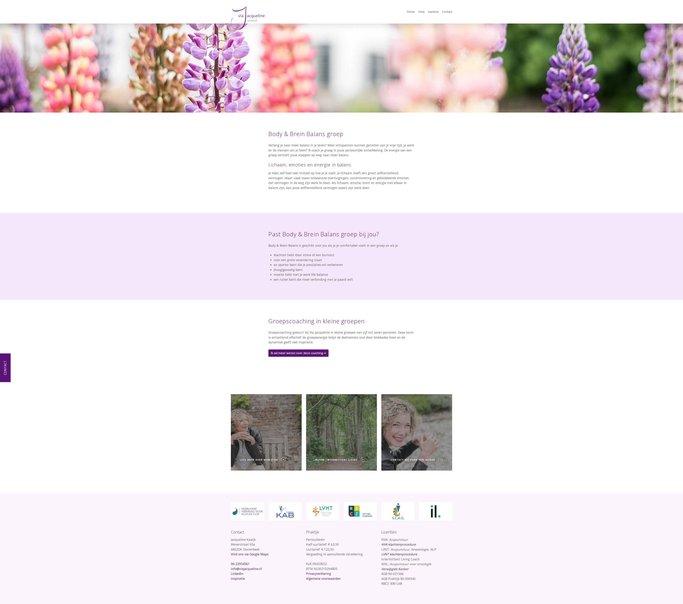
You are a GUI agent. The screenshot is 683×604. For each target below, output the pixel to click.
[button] (298, 353)
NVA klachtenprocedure (398, 544)
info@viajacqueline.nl (246, 569)
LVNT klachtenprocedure (399, 554)
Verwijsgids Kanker (395, 569)
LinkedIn (237, 573)
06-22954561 (240, 564)
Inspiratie (238, 578)
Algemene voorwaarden (323, 578)
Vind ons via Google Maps (249, 554)
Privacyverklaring (318, 573)
